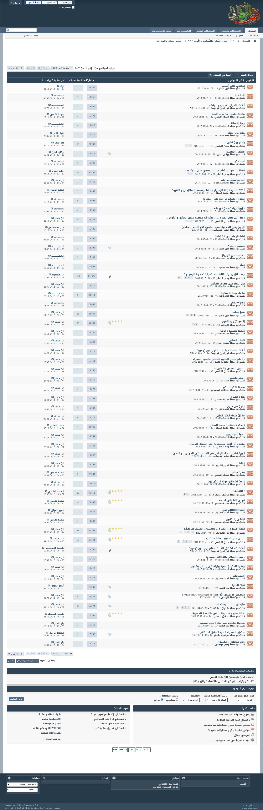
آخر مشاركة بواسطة (53, 80)
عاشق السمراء (221, 495)
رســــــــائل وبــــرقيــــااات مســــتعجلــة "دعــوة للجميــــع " (214, 274)
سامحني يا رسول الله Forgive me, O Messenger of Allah (213, 594)
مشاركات (89, 80)
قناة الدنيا (238, 585)
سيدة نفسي (221, 117)
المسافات (239, 575)
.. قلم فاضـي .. (236, 377)
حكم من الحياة (236, 132)
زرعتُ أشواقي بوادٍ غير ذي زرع (226, 481)
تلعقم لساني (237, 340)
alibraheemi (223, 98)
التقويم (240, 36)
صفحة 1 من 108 (61, 68)
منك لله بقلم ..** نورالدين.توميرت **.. (214, 350)
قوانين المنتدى (52, 739)
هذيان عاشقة (221, 608)
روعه (242, 462)
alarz (226, 381)
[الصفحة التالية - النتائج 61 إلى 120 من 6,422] (21, 68)
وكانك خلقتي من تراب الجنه (228, 114)
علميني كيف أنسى (233, 85)
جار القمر (224, 588)
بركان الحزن (222, 154)
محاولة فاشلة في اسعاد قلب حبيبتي (222, 623)
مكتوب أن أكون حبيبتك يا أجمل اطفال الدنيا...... (216, 443)
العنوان (250, 80)
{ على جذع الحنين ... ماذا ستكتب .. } (223, 538)
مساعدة (15, 3)
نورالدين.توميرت (220, 108)
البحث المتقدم (31, 36)
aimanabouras (222, 183)
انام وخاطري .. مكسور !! (230, 641)
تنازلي (157, 700)
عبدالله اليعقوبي (219, 390)
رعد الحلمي (222, 447)
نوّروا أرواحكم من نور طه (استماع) (224, 198)
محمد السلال (221, 193)
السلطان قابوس (231, 30)
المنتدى (251, 30)
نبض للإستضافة (161, 30)
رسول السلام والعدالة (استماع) (225, 557)
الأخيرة (14, 68)
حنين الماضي (222, 146)
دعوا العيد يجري (235, 434)
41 (179, 277)
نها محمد (223, 135)
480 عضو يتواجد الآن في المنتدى (236, 681)
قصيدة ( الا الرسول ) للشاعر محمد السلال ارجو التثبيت (204, 190)
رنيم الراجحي (222, 644)
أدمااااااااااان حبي (233, 509)
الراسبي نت (184, 30)
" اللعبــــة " (239, 491)
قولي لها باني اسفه (232, 500)
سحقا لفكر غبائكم (234, 387)
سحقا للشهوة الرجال (232, 330)
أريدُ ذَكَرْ (240, 161)
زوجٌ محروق (238, 302)
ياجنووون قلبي (236, 142)
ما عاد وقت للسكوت (232, 293)
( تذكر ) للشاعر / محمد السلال (227, 425)
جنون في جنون (236, 406)
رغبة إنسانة (237, 123)
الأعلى (10, 661)
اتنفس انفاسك (235, 151)
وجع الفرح (228, 321)
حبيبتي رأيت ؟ (236, 246)
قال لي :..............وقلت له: (230, 604)
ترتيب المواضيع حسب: (216, 696)
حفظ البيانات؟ (65, 7)
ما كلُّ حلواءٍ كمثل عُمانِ (231, 415)
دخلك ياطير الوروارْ (233, 255)
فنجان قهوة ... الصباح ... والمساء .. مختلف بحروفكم (214, 528)
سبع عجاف (238, 311)
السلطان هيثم (206, 30)
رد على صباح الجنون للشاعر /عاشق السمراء (219, 359)
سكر (242, 264)
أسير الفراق (222, 465)
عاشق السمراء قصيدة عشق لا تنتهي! (222, 632)
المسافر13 (223, 267)
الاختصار (195, 696)
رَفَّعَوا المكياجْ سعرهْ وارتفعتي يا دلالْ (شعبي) (217, 566)
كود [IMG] (55, 724)
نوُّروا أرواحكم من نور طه (229, 208)
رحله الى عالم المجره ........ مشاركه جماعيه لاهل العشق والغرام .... (205, 217)
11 (39, 68)
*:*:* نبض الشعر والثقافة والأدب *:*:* (211, 41)
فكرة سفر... (238, 472)
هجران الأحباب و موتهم (223, 105)
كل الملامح (223, 533)
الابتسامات (55, 719)
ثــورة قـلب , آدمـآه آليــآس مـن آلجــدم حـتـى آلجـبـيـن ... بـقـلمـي (209, 453)
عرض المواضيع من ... (242, 696)
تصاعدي (171, 700)
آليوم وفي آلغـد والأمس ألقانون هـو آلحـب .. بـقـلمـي (213, 227)
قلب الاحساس (221, 230)
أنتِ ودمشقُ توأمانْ (233, 180)
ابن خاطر (224, 88)
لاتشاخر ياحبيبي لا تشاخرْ (230, 236)
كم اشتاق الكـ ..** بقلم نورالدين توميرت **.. (210, 548)
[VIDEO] (56, 728)
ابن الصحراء (222, 249)
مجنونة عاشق (221, 362)
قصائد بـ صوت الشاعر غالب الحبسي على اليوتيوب (215, 170)
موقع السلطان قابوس (165, 787)
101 (29, 68)
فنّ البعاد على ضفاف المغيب (227, 283)
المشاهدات (75, 80)
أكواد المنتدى (53, 714)
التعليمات (253, 36)
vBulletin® (20, 805)
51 (34, 68)
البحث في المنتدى (222, 75)
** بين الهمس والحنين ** (229, 368)
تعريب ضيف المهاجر (250, 808)
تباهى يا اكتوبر (235, 519)
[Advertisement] (131, 52)
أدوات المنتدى (246, 75)
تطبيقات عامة (225, 36)
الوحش (225, 325)
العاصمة (240, 95)
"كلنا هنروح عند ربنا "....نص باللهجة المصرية (218, 613)
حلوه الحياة (238, 396)
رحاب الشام (222, 174)
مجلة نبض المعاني (168, 784)
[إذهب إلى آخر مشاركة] (58, 86)
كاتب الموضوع (236, 80)
